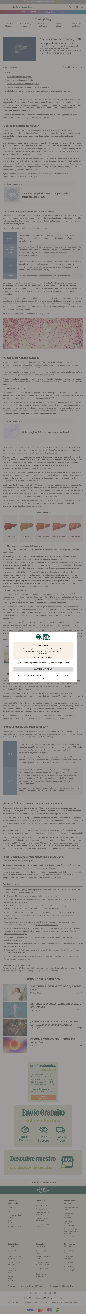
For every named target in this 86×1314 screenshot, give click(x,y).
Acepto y (44, 662)
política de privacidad (60, 662)
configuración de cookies (37, 662)
